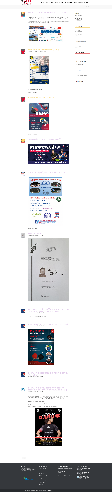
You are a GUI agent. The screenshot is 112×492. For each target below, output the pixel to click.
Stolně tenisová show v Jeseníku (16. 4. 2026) (47, 172)
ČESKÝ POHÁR (77, 30)
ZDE (88, 83)
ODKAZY (76, 74)
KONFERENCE (77, 45)
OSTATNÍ (29, 51)
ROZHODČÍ (77, 54)
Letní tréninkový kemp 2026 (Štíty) (43, 50)
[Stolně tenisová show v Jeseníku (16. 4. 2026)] (23, 174)
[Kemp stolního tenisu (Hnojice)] (23, 99)
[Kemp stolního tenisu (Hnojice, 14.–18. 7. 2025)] (23, 326)
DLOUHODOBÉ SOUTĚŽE (79, 29)
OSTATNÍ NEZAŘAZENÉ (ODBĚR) (78, 6)
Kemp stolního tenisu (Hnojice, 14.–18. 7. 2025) (48, 324)
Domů (72, 6)
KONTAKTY (77, 72)
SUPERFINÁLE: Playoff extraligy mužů (44, 139)
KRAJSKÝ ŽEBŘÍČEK (78, 34)
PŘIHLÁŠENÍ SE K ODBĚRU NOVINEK (81, 75)
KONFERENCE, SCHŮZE (79, 43)
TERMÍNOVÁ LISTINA (78, 19)
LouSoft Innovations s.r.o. (50, 490)
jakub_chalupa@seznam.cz (28, 471)
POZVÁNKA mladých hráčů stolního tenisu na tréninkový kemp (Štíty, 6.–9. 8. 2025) (48, 310)
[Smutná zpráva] (23, 235)
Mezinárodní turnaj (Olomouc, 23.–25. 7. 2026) (48, 12)
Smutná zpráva (35, 234)
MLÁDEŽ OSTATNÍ (78, 20)
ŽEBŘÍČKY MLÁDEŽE (78, 18)
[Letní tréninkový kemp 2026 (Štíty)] (23, 51)
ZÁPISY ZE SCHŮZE (78, 46)
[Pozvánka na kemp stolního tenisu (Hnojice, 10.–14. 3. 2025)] (23, 374)
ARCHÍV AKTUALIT (42, 482)
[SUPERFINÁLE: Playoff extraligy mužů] (23, 141)
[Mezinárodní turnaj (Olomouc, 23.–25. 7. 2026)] (23, 14)
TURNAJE (76, 32)
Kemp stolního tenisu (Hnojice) (42, 97)
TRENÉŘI (76, 56)
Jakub (36, 44)
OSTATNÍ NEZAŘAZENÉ (26, 6)
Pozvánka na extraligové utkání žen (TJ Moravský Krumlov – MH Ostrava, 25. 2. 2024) (47, 389)
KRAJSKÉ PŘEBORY (78, 17)
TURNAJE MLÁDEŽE (78, 15)
